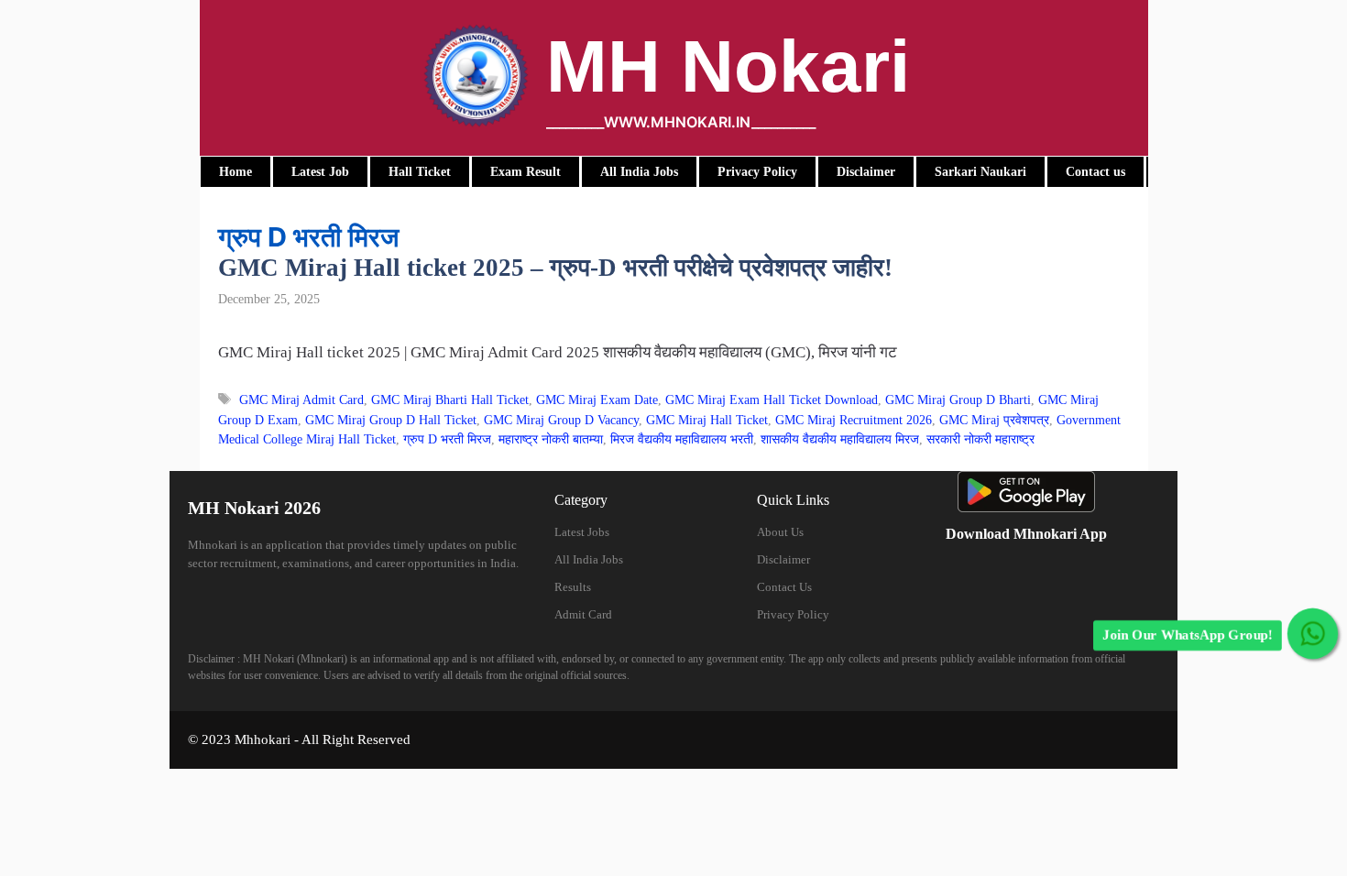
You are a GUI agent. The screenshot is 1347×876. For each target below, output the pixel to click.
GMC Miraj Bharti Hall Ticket (450, 399)
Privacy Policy (793, 614)
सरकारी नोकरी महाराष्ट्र (980, 439)
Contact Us (784, 587)
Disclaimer (783, 559)
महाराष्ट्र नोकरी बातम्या (550, 439)
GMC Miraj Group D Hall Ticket (390, 419)
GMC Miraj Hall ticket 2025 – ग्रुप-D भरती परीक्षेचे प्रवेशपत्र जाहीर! (555, 267)
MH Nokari (728, 66)
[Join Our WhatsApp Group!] (1312, 633)
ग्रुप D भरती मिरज (447, 439)
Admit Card (583, 614)
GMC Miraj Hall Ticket (707, 419)
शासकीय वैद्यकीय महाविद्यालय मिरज (840, 439)
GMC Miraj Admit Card (301, 399)
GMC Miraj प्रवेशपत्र (994, 419)
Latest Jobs (581, 532)
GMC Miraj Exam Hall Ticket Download (771, 399)
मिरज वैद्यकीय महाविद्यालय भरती (681, 439)
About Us (780, 532)
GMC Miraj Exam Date (597, 399)
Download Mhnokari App (1026, 534)
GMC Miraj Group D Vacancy (561, 419)
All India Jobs (588, 559)
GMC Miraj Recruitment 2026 (853, 419)
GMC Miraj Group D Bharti (958, 399)
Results (572, 587)
